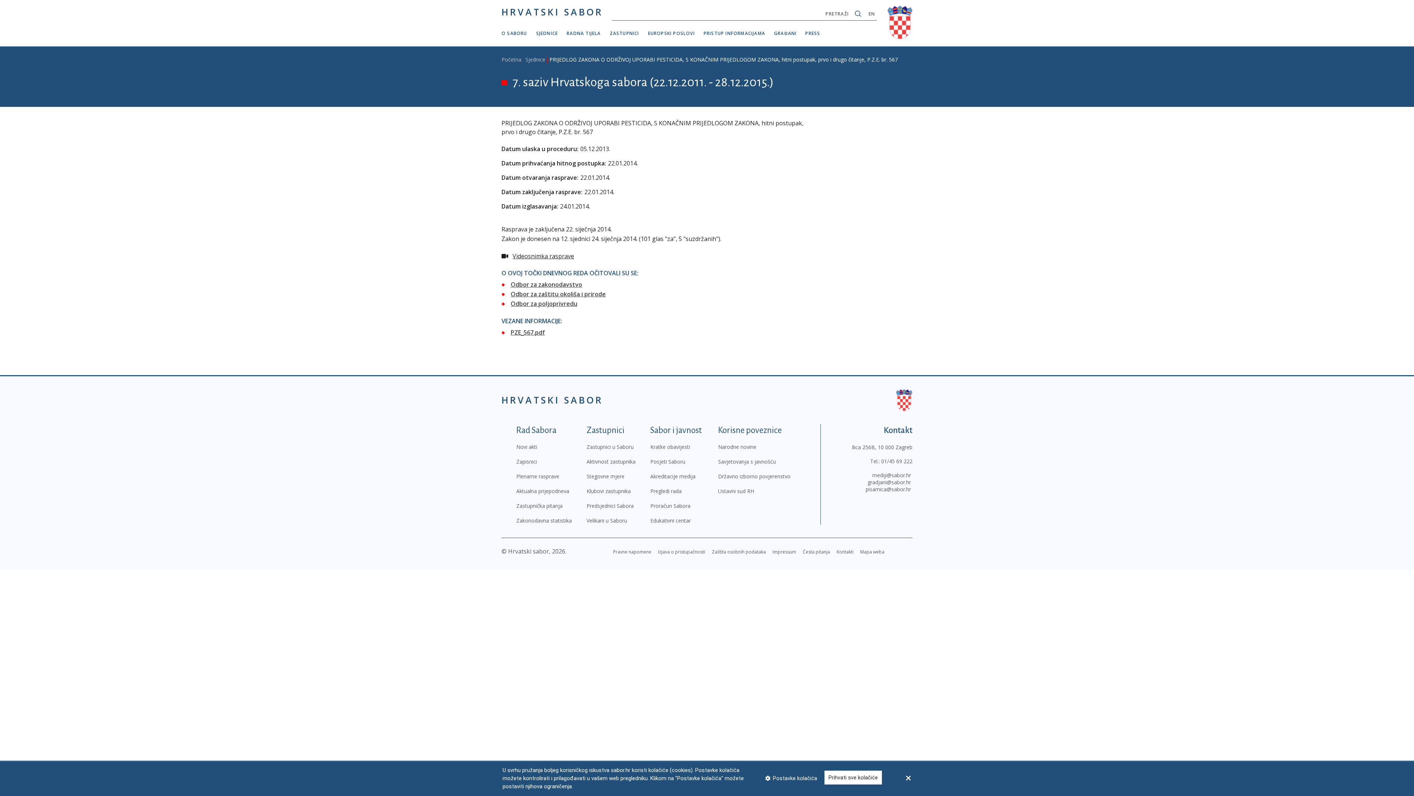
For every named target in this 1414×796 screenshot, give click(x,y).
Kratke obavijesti (670, 446)
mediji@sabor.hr (891, 475)
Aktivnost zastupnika (611, 461)
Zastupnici (624, 33)
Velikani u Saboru (607, 520)
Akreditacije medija (673, 476)
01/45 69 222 (896, 461)
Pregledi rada (666, 491)
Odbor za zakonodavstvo (546, 284)
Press (812, 33)
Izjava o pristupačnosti (681, 552)
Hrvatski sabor (552, 12)
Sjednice (547, 33)
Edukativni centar (670, 520)
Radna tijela (584, 33)
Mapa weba (872, 552)
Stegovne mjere (606, 476)
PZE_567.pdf (528, 332)
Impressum (784, 552)
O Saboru (514, 33)
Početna (511, 59)
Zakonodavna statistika (544, 520)
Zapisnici (526, 461)
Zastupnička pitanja (539, 505)
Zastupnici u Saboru (610, 446)
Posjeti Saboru (667, 461)
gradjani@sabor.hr (889, 482)
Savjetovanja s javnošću (747, 461)
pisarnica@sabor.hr (888, 489)
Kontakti (845, 552)
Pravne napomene (632, 552)
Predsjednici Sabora (610, 505)
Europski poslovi (671, 33)
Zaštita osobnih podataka (739, 552)
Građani (785, 33)
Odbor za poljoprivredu (544, 304)
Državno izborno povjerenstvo (754, 476)
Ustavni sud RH (736, 491)
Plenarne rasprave (537, 476)
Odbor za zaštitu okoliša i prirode (558, 294)
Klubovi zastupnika (609, 491)
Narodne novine (737, 446)
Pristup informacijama (734, 33)
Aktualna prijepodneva (542, 491)
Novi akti (526, 446)
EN (872, 14)
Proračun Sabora (670, 505)
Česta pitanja (816, 552)
